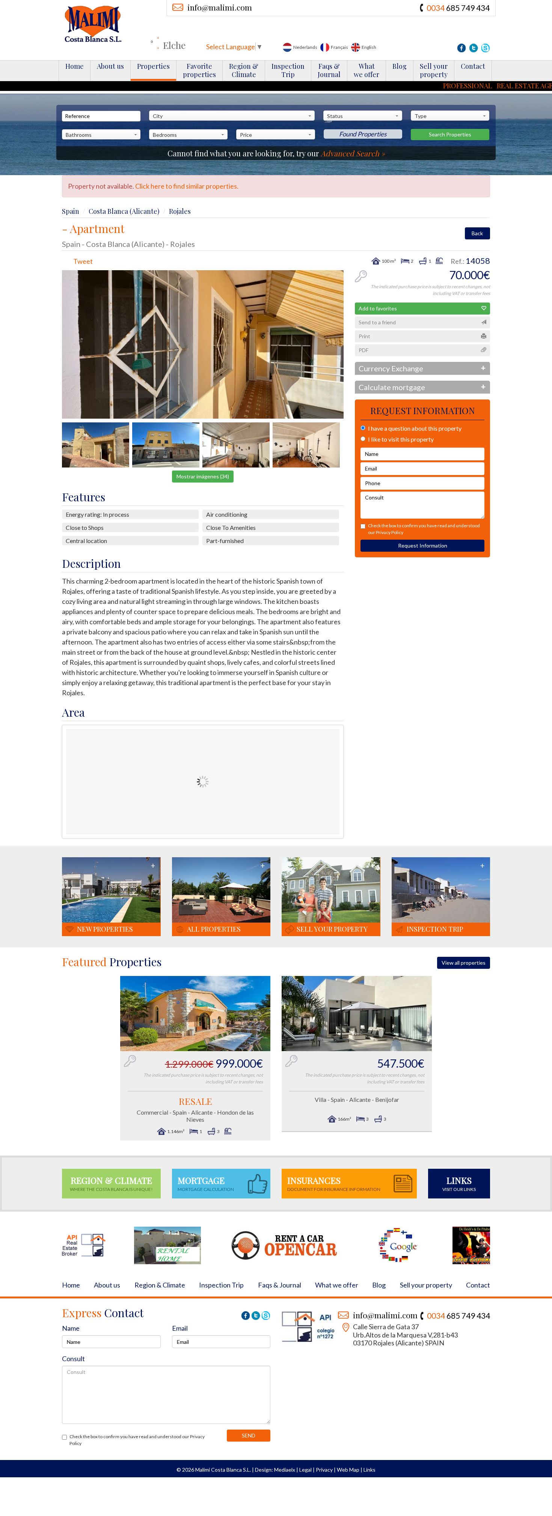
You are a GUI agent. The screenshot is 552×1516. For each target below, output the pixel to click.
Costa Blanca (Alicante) (124, 211)
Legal (305, 1469)
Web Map (348, 1469)
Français (339, 47)
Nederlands (305, 47)
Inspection (288, 70)
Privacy (324, 1469)
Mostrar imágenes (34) (202, 476)
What (366, 70)
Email (180, 1328)
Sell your (434, 70)
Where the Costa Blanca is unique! (111, 1183)
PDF (363, 350)
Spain (70, 211)
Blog (399, 66)
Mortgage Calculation (206, 1183)
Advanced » (353, 153)
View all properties (464, 962)
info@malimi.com (219, 7)
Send (248, 1435)
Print (364, 336)
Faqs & (329, 70)
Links (369, 1469)
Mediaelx (284, 1469)
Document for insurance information (333, 1183)
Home (74, 66)
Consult (73, 1358)
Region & (243, 70)
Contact (473, 66)
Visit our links (459, 1183)
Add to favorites (378, 308)
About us (110, 66)
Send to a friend (377, 322)
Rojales (180, 211)
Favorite (199, 70)
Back (477, 233)
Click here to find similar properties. (186, 186)
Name (71, 1328)
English (368, 47)
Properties (153, 66)
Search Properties (450, 134)
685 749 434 (458, 7)
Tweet (83, 261)
